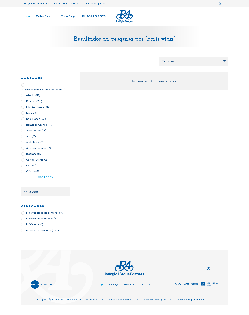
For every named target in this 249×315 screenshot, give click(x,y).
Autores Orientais (38, 148)
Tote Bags (113, 284)
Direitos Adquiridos (96, 3)
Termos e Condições (154, 299)
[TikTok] (227, 3)
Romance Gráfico (39, 124)
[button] (197, 16)
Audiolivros (34, 142)
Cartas (32, 165)
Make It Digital (204, 299)
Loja (101, 284)
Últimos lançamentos (42, 230)
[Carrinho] (215, 16)
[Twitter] (220, 3)
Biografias (34, 153)
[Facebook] (206, 3)
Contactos (145, 284)
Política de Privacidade (120, 299)
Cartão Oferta (36, 159)
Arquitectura (36, 130)
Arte (31, 136)
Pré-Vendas (34, 224)
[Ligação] (124, 16)
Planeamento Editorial (66, 3)
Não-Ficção (36, 118)
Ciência (33, 171)
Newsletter (129, 284)
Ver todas (45, 177)
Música (32, 113)
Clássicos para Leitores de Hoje (43, 89)
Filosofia (34, 101)
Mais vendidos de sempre (44, 212)
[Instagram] (213, 3)
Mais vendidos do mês (42, 218)
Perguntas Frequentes (36, 3)
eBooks (33, 95)
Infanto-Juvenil (37, 107)
